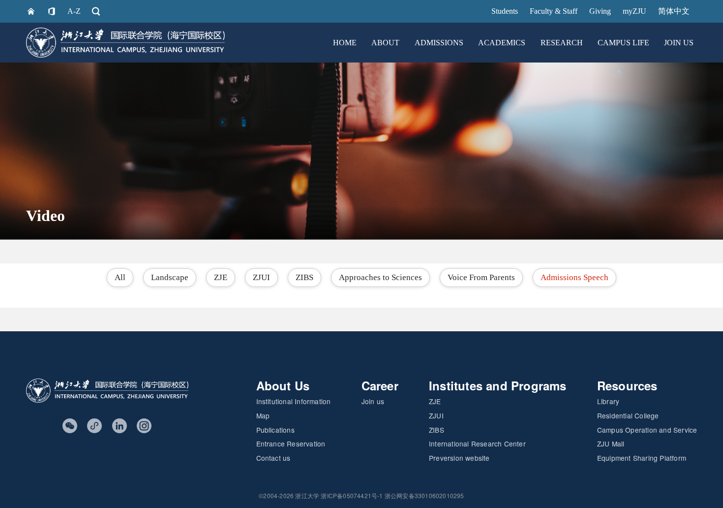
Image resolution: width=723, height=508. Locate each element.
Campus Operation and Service (647, 430)
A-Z (74, 11)
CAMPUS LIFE (623, 42)
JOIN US (678, 42)
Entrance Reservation (291, 443)
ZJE (220, 277)
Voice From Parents (481, 277)
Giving (600, 11)
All (120, 277)
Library (608, 401)
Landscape (169, 277)
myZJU (634, 11)
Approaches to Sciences (380, 277)
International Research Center (477, 443)
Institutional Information (293, 401)
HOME (345, 42)
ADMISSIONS (439, 42)
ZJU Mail (611, 443)
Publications (275, 430)
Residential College (628, 415)
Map (263, 415)
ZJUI (261, 277)
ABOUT (385, 42)
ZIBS (304, 277)
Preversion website (459, 458)
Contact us (273, 458)
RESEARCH (562, 42)
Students (504, 11)
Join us (373, 401)
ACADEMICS (501, 42)
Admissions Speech (574, 277)
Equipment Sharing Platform (641, 458)
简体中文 (674, 11)
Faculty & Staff (553, 11)
